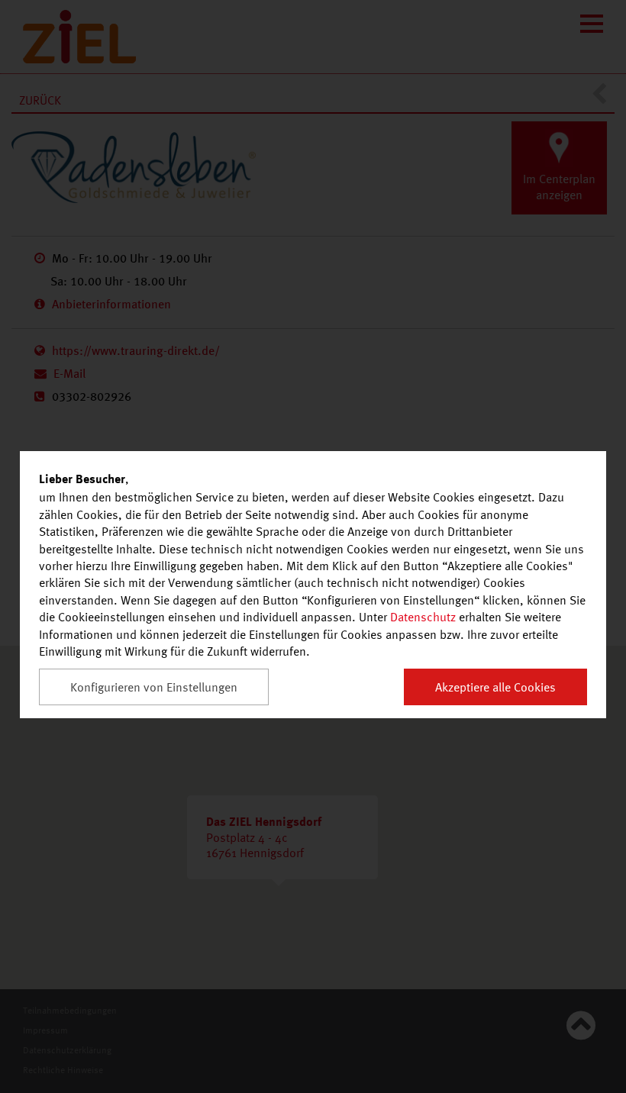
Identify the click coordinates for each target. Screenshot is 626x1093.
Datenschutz (423, 616)
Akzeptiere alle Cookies (495, 687)
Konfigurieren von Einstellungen (153, 687)
